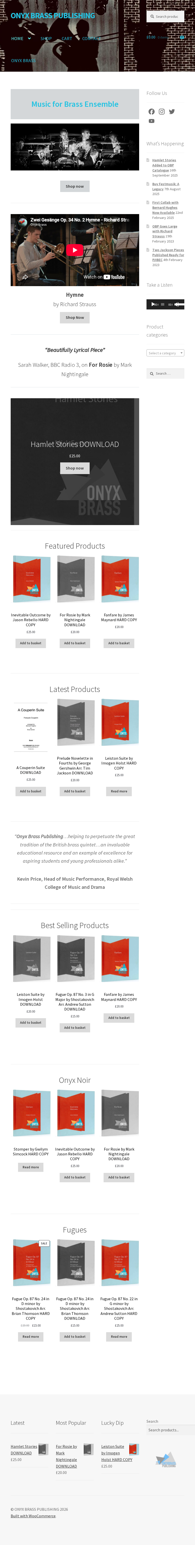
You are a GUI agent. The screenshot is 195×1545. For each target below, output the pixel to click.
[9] (96, 166)
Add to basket (30, 643)
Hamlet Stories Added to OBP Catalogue (164, 165)
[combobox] (165, 352)
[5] (75, 166)
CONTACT (91, 38)
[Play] (153, 304)
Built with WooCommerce (33, 1515)
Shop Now (75, 317)
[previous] (17, 147)
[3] (64, 166)
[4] (69, 166)
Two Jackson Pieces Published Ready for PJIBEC (168, 255)
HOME (17, 38)
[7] (85, 166)
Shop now (75, 186)
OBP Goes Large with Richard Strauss (164, 231)
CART (67, 38)
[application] (165, 304)
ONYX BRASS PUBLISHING (53, 15)
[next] (132, 147)
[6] (80, 166)
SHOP (46, 38)
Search (152, 1421)
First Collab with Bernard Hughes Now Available (165, 207)
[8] (91, 166)
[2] (59, 166)
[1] (53, 166)
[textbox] (165, 353)
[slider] (179, 303)
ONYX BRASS (23, 60)
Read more (119, 791)
